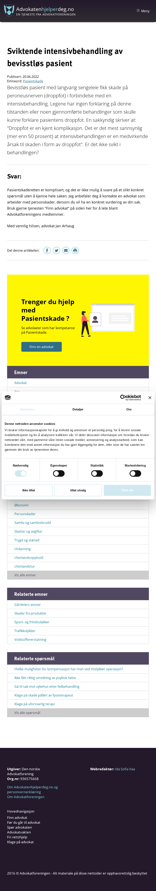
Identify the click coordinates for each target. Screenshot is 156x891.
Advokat (20, 383)
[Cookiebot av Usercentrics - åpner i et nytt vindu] (123, 398)
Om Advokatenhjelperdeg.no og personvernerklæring (32, 789)
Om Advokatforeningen (25, 796)
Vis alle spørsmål (27, 712)
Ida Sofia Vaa (125, 769)
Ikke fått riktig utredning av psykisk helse (45, 678)
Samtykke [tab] (27, 409)
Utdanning (22, 549)
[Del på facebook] (47, 250)
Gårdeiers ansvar (27, 604)
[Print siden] (75, 250)
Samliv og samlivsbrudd (32, 522)
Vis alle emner (25, 575)
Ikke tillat (28, 490)
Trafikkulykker (24, 631)
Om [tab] (128, 409)
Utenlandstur (24, 566)
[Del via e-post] (65, 250)
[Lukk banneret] (149, 397)
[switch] (59, 473)
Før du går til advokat (23, 822)
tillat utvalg (78, 490)
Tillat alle (127, 490)
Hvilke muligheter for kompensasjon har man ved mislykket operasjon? (68, 669)
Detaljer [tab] (78, 409)
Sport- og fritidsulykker (31, 622)
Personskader (25, 514)
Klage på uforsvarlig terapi (34, 704)
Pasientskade (33, 81)
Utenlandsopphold (28, 557)
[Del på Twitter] (56, 250)
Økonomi (21, 505)
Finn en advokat (41, 347)
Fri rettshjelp (17, 837)
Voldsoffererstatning (30, 639)
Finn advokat (17, 817)
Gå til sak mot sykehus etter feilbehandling (46, 686)
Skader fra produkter (30, 613)
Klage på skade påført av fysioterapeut (43, 695)
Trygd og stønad (26, 540)
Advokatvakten (19, 832)
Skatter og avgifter (28, 531)
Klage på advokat (20, 842)
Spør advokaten (19, 827)
